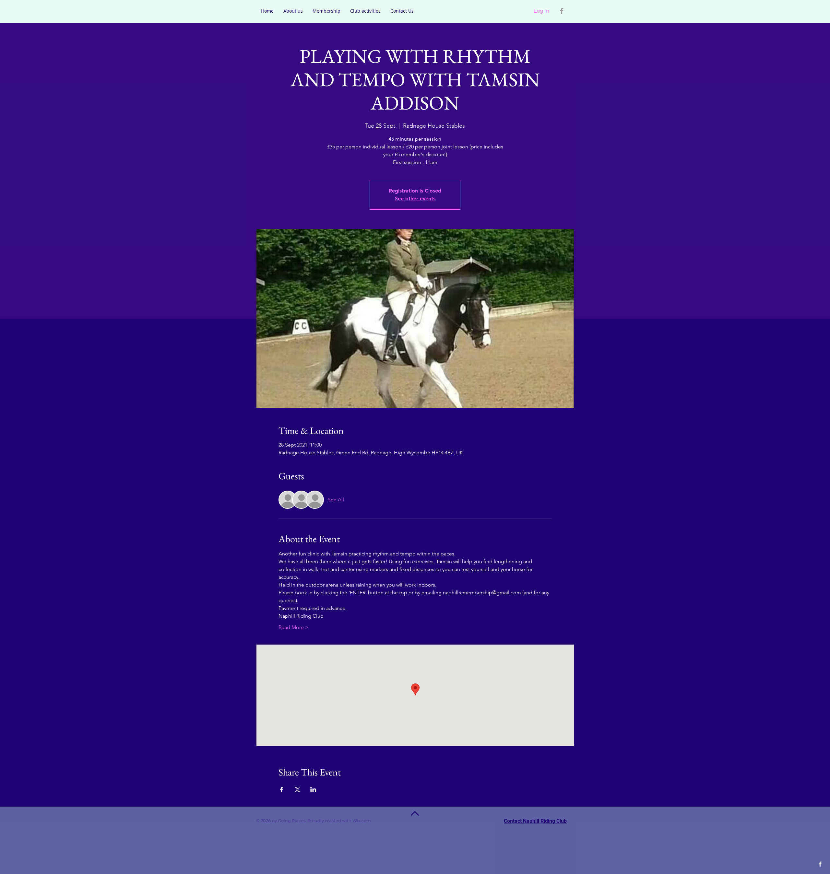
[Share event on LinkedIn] (313, 789)
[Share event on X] (297, 789)
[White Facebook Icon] (820, 864)
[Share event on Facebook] (282, 789)
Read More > (294, 627)
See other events (415, 198)
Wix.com (370, 820)
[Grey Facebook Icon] (562, 11)
